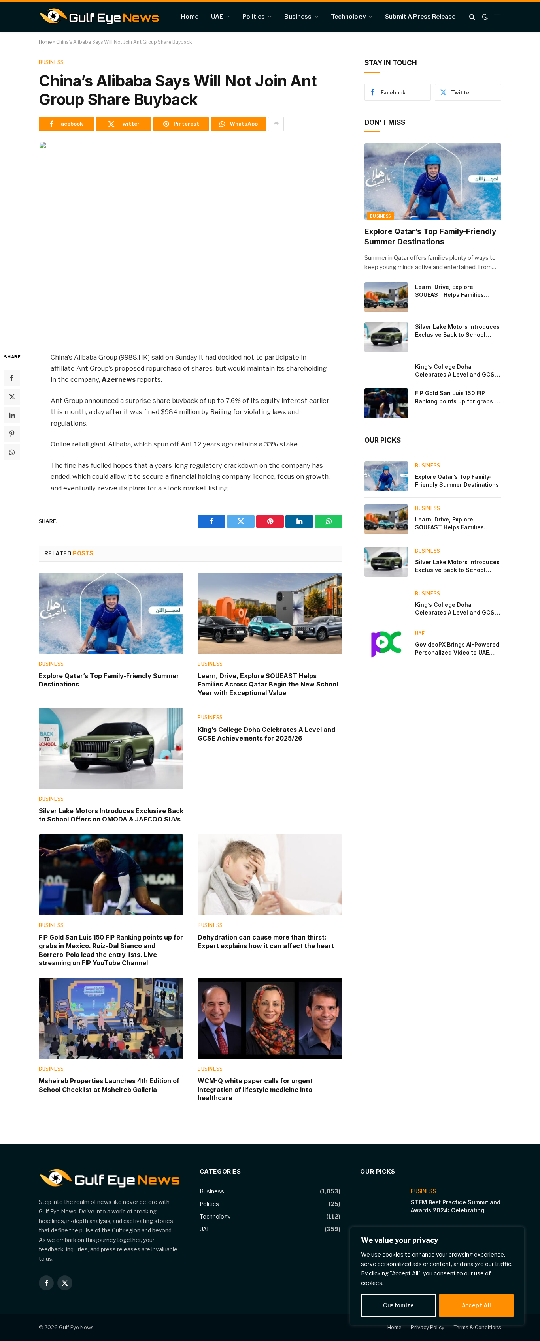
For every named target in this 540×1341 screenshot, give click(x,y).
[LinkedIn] (12, 415)
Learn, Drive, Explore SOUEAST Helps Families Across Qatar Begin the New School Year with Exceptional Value (268, 684)
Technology (348, 16)
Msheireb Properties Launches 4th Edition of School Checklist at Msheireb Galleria (109, 1085)
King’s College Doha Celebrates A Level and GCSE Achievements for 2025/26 (266, 734)
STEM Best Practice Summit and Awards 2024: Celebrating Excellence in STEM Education (455, 1206)
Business (298, 16)
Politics (253, 16)
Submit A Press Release (420, 16)
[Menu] (497, 16)
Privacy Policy (427, 1327)
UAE (217, 16)
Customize (398, 1305)
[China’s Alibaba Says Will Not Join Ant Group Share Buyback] (190, 240)
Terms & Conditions (477, 1327)
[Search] (472, 17)
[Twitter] (12, 396)
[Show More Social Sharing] (276, 124)
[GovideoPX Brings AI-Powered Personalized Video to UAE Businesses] (386, 644)
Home (189, 16)
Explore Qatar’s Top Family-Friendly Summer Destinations (109, 680)
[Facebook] (12, 378)
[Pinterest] (12, 433)
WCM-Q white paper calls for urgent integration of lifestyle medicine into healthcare (255, 1089)
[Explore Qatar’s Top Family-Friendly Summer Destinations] (111, 613)
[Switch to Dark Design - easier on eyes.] (485, 16)
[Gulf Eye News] (99, 16)
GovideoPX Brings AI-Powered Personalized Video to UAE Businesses (457, 648)
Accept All (476, 1305)
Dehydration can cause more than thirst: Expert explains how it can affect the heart (266, 941)
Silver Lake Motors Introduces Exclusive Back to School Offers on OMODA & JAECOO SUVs (111, 815)
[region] (437, 1276)
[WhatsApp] (12, 452)
